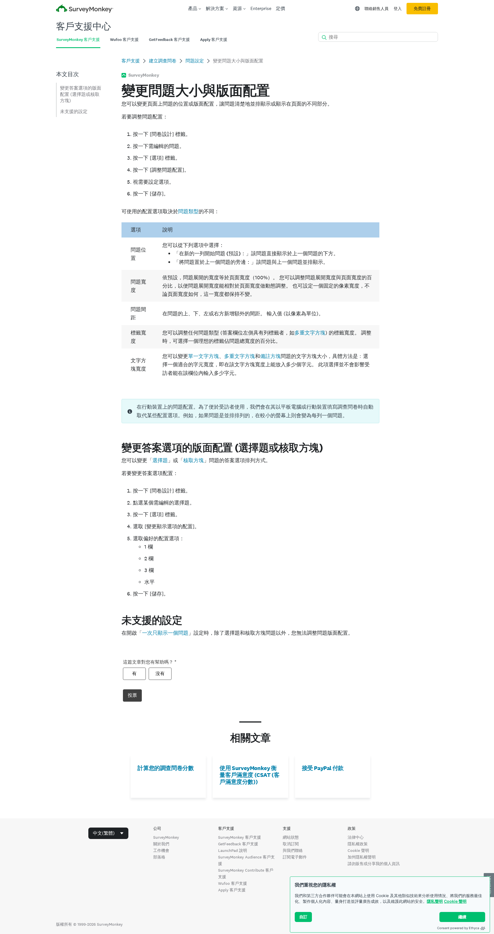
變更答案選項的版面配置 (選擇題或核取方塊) (80, 94)
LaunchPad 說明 (232, 850)
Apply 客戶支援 (232, 890)
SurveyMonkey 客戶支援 (239, 837)
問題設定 (195, 61)
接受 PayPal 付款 (323, 768)
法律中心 (356, 837)
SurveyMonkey (166, 837)
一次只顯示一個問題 (165, 633)
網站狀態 (291, 837)
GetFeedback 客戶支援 (238, 843)
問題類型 (188, 211)
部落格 (159, 857)
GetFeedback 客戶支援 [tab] (169, 39)
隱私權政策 (358, 843)
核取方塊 (193, 460)
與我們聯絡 (293, 850)
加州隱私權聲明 (362, 857)
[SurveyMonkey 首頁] (84, 9)
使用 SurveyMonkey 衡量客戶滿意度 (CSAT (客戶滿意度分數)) (249, 774)
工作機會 (161, 850)
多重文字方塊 (309, 332)
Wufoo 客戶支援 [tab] (124, 39)
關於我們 (161, 843)
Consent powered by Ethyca (458, 928)
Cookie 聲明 (455, 901)
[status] (250, 411)
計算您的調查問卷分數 (166, 768)
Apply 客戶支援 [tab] (213, 39)
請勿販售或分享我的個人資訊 (374, 863)
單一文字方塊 (203, 356)
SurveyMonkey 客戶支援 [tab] (78, 39)
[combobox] (108, 833)
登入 (398, 8)
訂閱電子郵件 (295, 857)
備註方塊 (270, 356)
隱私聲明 (435, 901)
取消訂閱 (291, 843)
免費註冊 (422, 8)
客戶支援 (130, 61)
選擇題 (160, 460)
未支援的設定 (73, 111)
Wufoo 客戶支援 (232, 883)
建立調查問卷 (162, 61)
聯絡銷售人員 (376, 8)
